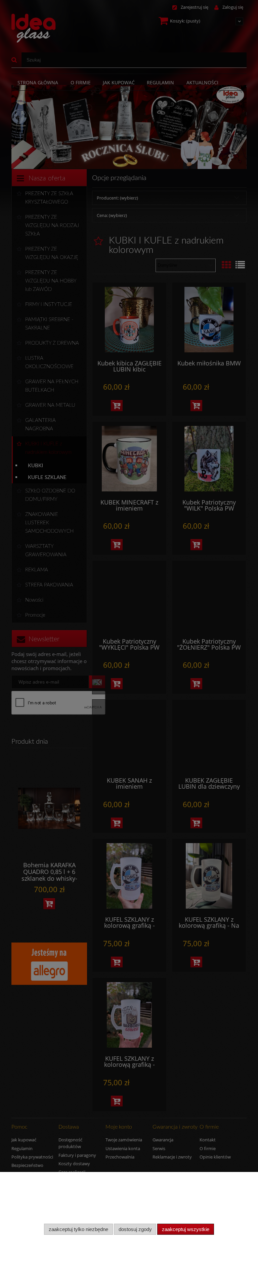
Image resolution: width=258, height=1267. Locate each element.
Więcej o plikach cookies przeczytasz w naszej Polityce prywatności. (77, 1215)
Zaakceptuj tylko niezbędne (78, 1229)
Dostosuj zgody (135, 1229)
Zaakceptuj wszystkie (185, 1229)
